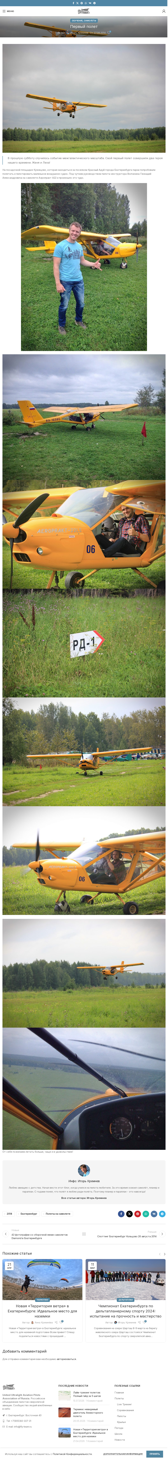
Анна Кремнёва (44, 1322)
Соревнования (125, 1410)
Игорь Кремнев (79, 32)
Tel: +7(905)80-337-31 (18, 1420)
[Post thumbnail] (64, 1396)
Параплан (42, 1300)
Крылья (121, 1422)
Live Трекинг (124, 1404)
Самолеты (90, 20)
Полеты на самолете (58, 1213)
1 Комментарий (94, 1400)
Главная (119, 1392)
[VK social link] (90, 3)
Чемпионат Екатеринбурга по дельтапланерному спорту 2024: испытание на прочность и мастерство (125, 1311)
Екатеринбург (29, 1213)
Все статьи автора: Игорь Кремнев (84, 1198)
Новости (120, 1439)
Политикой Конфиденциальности (72, 1454)
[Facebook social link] (73, 3)
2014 (9, 1213)
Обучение (77, 20)
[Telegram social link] (94, 3)
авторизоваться (66, 1359)
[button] (159, 1254)
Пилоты (121, 1416)
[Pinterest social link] (82, 3)
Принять (155, 1454)
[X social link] (77, 3)
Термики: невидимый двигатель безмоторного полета (88, 1413)
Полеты (119, 1398)
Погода (119, 1427)
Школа (118, 1433)
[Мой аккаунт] (164, 11)
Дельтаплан (125, 1300)
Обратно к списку (84, 1234)
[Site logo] (84, 10)
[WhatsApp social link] (86, 3)
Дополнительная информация (123, 1454)
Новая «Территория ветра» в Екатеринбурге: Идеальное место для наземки (42, 1311)
